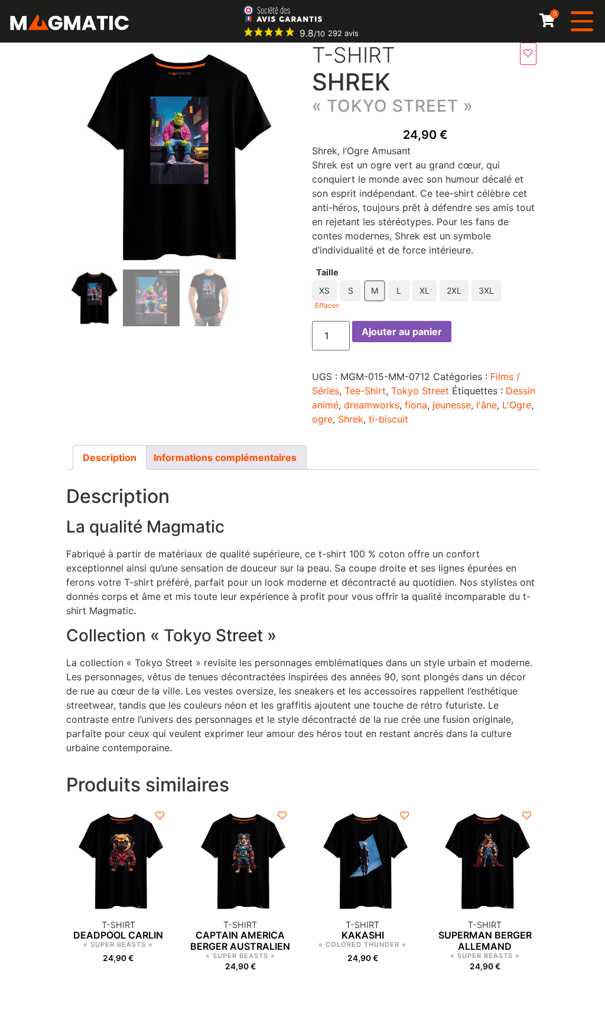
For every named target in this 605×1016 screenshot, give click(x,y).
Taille (327, 272)
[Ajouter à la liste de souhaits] (528, 54)
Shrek (350, 419)
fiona (416, 405)
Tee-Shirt (365, 391)
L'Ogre (516, 405)
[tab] (110, 457)
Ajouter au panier (402, 331)
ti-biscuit (388, 419)
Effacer (327, 305)
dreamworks (371, 405)
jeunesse (451, 405)
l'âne (486, 405)
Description (109, 457)
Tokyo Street (420, 391)
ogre (322, 419)
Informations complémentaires (225, 457)
